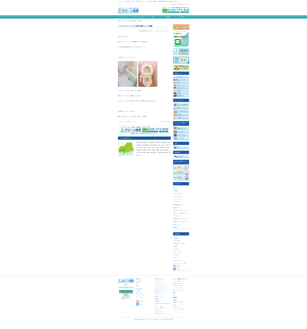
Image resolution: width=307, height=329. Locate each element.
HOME (119, 20)
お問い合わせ (173, 4)
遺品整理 (175, 227)
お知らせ (175, 188)
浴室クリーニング (177, 224)
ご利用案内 (167, 16)
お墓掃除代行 (157, 301)
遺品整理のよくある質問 (178, 302)
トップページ (124, 16)
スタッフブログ (176, 254)
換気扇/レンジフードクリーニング (180, 221)
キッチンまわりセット (159, 311)
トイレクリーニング (177, 199)
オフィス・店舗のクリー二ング (179, 281)
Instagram (178, 266)
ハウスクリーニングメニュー (138, 16)
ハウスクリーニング (159, 31)
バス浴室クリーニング (159, 292)
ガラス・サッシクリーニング (160, 285)
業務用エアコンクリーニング (179, 283)
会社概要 (175, 246)
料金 (153, 16)
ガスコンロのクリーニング (160, 287)
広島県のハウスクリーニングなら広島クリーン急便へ (152, 319)
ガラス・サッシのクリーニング (179, 290)
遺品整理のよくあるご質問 (179, 243)
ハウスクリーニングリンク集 (179, 263)
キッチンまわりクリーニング (179, 196)
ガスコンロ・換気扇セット (160, 307)
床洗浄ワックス (176, 207)
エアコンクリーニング (178, 193)
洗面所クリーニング (159, 296)
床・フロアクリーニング (178, 285)
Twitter (177, 268)
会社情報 (179, 4)
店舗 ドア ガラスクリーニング (180, 210)
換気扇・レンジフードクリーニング (162, 290)
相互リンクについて (177, 260)
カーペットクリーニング (178, 287)
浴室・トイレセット (159, 309)
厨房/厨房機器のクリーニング (179, 204)
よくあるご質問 (176, 240)
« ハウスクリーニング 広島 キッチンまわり (127, 121)
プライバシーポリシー (178, 252)
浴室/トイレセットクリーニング (127, 57)
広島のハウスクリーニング (124, 41)
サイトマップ (185, 4)
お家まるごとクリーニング (160, 313)
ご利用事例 (182, 16)
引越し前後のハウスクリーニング (180, 218)
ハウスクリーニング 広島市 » (164, 121)
